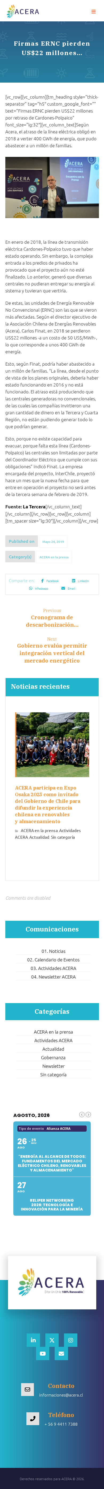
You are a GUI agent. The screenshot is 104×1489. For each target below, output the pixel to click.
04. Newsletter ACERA (53, 977)
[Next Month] (88, 1114)
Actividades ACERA (53, 1040)
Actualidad (39, 837)
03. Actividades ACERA (53, 968)
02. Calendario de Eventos (53, 959)
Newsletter (53, 1066)
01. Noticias (53, 951)
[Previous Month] (82, 1114)
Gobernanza (53, 1057)
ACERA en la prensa (54, 557)
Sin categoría (63, 837)
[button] (94, 12)
